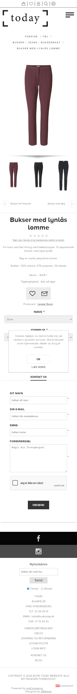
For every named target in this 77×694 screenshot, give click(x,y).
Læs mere (38, 367)
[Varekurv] (23, 3)
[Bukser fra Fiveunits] (5, 203)
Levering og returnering (38, 638)
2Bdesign (46, 691)
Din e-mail (17, 409)
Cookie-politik (38, 643)
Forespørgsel (20, 441)
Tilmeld (34, 588)
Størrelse (38, 329)
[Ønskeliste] (31, 3)
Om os (38, 633)
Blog (38, 660)
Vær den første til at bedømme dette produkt (38, 240)
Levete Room (45, 304)
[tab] (38, 377)
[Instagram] (38, 551)
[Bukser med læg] (71, 203)
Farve (38, 312)
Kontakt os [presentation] (38, 376)
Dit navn (16, 393)
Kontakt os (38, 655)
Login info (38, 648)
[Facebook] (38, 538)
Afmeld (48, 588)
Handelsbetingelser (38, 628)
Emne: (14, 425)
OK (39, 359)
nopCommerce (34, 688)
